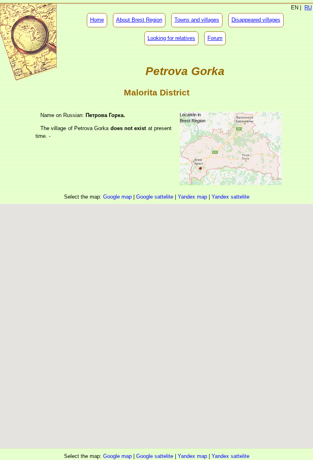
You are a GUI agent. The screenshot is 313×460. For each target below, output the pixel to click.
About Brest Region (139, 20)
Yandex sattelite (230, 197)
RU (308, 7)
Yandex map (192, 197)
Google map (117, 197)
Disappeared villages (255, 20)
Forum (215, 38)
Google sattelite (154, 197)
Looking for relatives (171, 38)
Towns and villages (196, 20)
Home (97, 20)
